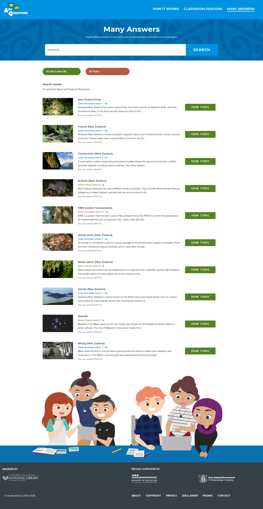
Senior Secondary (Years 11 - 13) (93, 212)
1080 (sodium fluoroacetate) (95, 208)
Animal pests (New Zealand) (95, 235)
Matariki (83, 316)
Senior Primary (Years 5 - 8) (91, 184)
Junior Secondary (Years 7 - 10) (92, 103)
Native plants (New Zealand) (95, 262)
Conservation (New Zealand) (95, 153)
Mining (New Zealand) (91, 343)
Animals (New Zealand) (92, 180)
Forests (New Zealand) (92, 126)
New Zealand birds (89, 99)
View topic (200, 107)
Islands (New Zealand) (91, 289)
